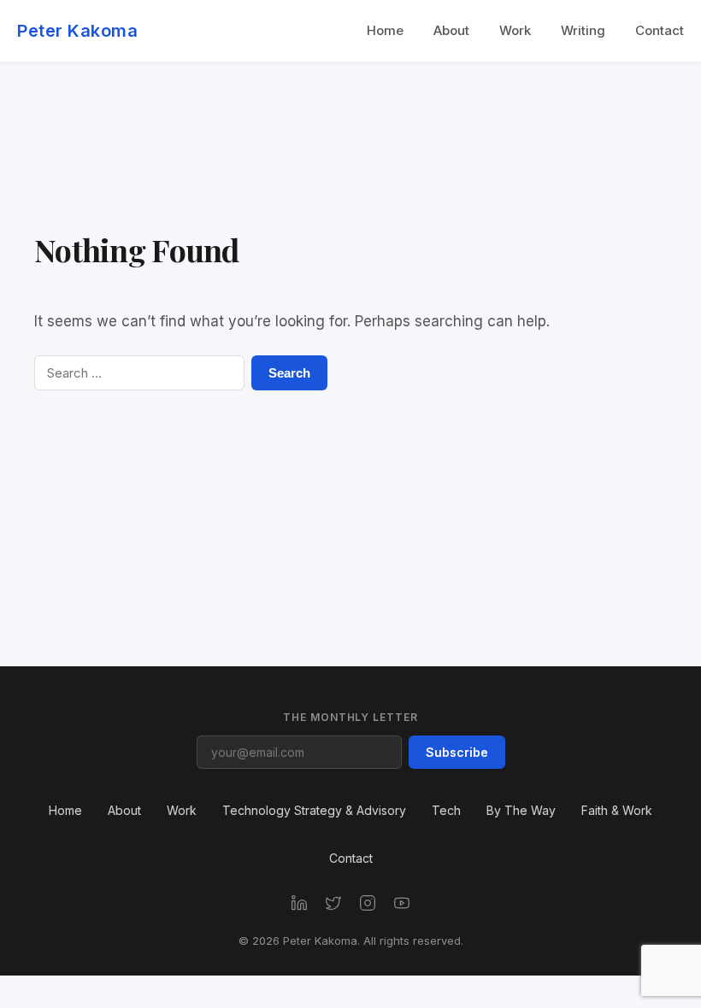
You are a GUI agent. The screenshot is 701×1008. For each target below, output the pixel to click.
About (451, 30)
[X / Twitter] (333, 902)
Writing (583, 30)
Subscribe (457, 752)
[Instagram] (367, 902)
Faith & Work (616, 810)
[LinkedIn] (299, 902)
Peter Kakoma (77, 31)
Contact (659, 30)
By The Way (521, 810)
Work (515, 30)
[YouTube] (401, 902)
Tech (446, 810)
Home (385, 30)
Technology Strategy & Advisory (314, 810)
